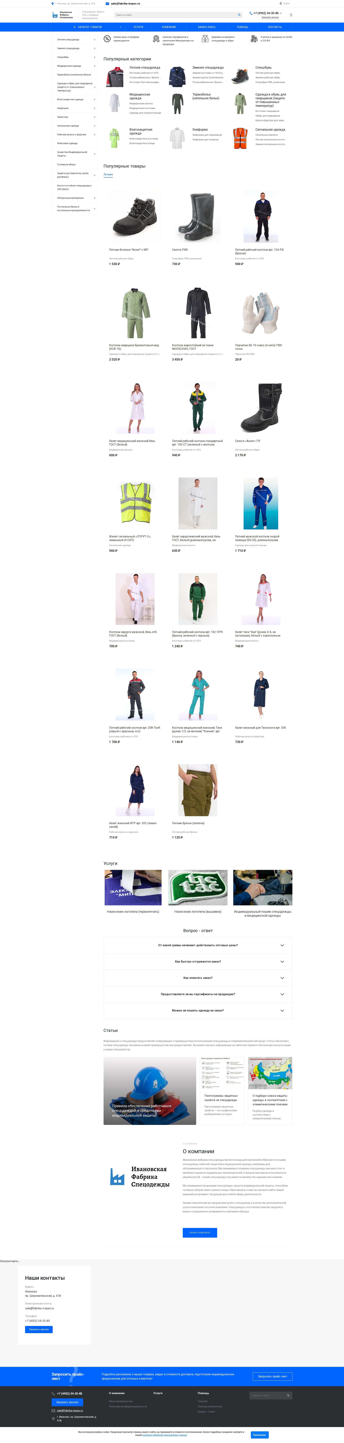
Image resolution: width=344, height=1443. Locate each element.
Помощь (203, 1393)
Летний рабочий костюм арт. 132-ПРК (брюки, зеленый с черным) (197, 633)
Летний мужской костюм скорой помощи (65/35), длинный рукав (257, 538)
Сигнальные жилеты (266, 135)
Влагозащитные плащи (142, 143)
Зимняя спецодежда (208, 67)
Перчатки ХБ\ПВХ (244, 354)
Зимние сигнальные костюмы (271, 144)
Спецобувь (263, 67)
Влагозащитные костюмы (144, 138)
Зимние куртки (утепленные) (207, 77)
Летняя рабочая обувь (267, 73)
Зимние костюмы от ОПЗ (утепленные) (213, 73)
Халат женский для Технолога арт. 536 (260, 727)
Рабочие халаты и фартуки (249, 736)
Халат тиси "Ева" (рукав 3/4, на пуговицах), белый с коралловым (257, 633)
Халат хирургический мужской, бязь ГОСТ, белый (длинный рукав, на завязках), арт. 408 (196, 540)
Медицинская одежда (140, 96)
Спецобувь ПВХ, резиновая (270, 82)
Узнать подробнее (200, 1233)
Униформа (200, 129)
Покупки (202, 1401)
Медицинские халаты (141, 103)
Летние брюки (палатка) (188, 823)
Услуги (158, 1393)
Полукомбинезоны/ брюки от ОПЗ (148, 77)
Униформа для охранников (207, 135)
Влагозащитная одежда (141, 131)
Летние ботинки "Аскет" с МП (128, 249)
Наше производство (121, 1401)
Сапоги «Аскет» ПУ (247, 441)
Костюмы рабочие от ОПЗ (144, 73)
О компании (117, 1393)
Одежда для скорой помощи (145, 112)
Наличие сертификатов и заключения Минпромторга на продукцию (178, 41)
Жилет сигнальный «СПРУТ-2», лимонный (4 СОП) (130, 538)
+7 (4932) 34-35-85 (37, 1321)
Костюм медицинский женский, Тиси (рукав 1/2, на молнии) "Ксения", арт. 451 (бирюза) (197, 731)
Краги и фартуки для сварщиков (273, 120)
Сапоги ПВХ (180, 249)
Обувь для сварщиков (267, 115)
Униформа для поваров (205, 139)
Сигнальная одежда (270, 129)
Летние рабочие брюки (184, 832)
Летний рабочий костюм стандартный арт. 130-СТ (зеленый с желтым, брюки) (197, 444)
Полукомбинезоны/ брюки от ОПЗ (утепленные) (218, 82)
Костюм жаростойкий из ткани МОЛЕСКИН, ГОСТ (192, 347)
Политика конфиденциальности (128, 1406)
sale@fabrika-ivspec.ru (125, 3)
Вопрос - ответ (206, 1411)
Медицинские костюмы (142, 108)
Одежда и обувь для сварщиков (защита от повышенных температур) (270, 100)
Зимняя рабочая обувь (267, 77)
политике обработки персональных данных (164, 1435)
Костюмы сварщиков (267, 111)
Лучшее (108, 174)
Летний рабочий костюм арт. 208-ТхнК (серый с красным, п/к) (134, 729)
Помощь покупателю (210, 1406)
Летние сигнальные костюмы (271, 139)
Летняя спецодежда (145, 67)
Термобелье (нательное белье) (205, 96)
